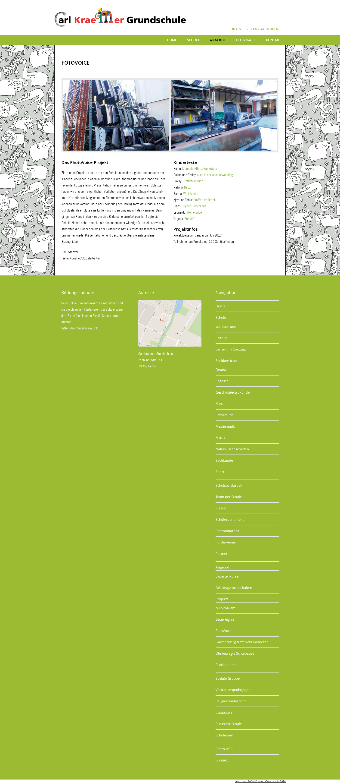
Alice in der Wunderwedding (215, 175)
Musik (220, 437)
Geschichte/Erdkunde (233, 392)
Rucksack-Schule (229, 723)
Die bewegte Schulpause (235, 653)
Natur (187, 187)
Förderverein (92, 309)
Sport (220, 471)
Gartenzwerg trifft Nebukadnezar (242, 642)
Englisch (222, 381)
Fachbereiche (226, 360)
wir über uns (226, 326)
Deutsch (222, 369)
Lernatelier (224, 415)
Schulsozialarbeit (229, 485)
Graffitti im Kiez (193, 181)
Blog (236, 29)
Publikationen (227, 664)
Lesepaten (224, 712)
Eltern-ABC (246, 40)
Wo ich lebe (190, 193)
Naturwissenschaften (232, 449)
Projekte (222, 599)
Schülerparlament (230, 519)
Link (95, 328)
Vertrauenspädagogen (233, 689)
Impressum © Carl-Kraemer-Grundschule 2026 (260, 781)
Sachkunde (224, 460)
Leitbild (221, 337)
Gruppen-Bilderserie (193, 206)
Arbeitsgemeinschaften (234, 587)
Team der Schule (229, 496)
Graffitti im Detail (204, 200)
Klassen (222, 508)
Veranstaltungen (263, 29)
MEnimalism (225, 608)
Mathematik (225, 426)
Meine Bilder (195, 212)
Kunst (220, 403)
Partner (221, 553)
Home (172, 40)
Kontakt (273, 40)
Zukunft (190, 218)
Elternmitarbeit (227, 530)
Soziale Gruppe (228, 678)
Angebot (218, 40)
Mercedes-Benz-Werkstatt (199, 168)
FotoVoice (223, 630)
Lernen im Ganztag (231, 349)
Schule (193, 40)
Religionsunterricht (231, 701)
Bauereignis (225, 619)
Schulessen (224, 735)
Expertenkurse (227, 576)
